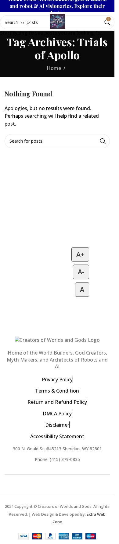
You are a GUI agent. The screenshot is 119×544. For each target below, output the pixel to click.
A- (81, 272)
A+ (80, 254)
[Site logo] (57, 20)
